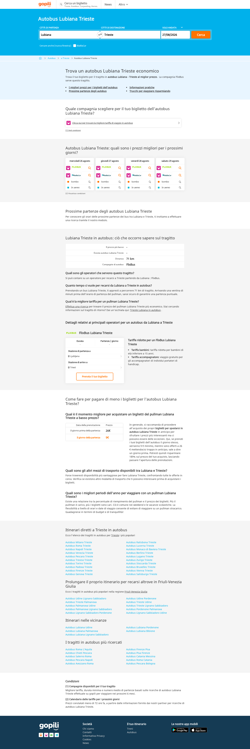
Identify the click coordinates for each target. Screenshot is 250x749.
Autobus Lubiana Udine (78, 627)
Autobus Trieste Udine (139, 602)
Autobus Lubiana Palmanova (81, 631)
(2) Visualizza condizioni (75, 193)
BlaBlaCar (81, 46)
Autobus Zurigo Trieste (139, 560)
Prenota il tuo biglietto (94, 376)
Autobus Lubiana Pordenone (142, 627)
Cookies (87, 739)
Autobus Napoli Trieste (78, 549)
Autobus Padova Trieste (78, 567)
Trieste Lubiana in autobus (145, 310)
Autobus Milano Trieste (78, 542)
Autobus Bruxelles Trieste (140, 567)
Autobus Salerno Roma (78, 656)
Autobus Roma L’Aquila (78, 649)
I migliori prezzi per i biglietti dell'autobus (93, 87)
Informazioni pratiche (142, 87)
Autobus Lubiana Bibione (140, 631)
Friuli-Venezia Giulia (135, 591)
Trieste (115, 535)
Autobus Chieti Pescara (78, 653)
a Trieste (65, 58)
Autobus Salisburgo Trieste (141, 574)
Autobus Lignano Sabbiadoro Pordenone (88, 612)
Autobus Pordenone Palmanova (144, 609)
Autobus (52, 58)
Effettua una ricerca (76, 306)
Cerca (201, 35)
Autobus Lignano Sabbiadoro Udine (146, 612)
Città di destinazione (113, 27)
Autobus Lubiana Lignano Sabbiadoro (87, 634)
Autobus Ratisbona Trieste (141, 542)
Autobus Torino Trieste (78, 563)
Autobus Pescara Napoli (79, 660)
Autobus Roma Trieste (78, 545)
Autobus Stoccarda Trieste (141, 563)
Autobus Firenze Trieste (79, 570)
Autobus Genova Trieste (79, 574)
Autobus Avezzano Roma (79, 663)
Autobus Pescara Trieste (79, 556)
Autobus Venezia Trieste (79, 552)
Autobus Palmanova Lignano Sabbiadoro (88, 609)
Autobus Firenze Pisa (138, 649)
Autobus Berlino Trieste (139, 552)
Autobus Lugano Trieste (139, 556)
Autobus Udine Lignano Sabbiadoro (85, 598)
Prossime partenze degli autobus (88, 91)
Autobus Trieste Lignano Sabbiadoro (147, 605)
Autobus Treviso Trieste (78, 560)
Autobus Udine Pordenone (141, 598)
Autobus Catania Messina (140, 656)
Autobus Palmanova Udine (80, 605)
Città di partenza (49, 27)
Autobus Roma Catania (139, 660)
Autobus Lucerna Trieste (140, 545)
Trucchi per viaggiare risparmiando (150, 91)
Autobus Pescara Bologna (140, 663)
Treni (130, 728)
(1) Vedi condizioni (73, 130)
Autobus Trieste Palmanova (81, 602)
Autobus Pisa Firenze (138, 653)
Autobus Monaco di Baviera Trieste (146, 549)
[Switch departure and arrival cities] (100, 35)
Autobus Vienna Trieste (139, 570)
